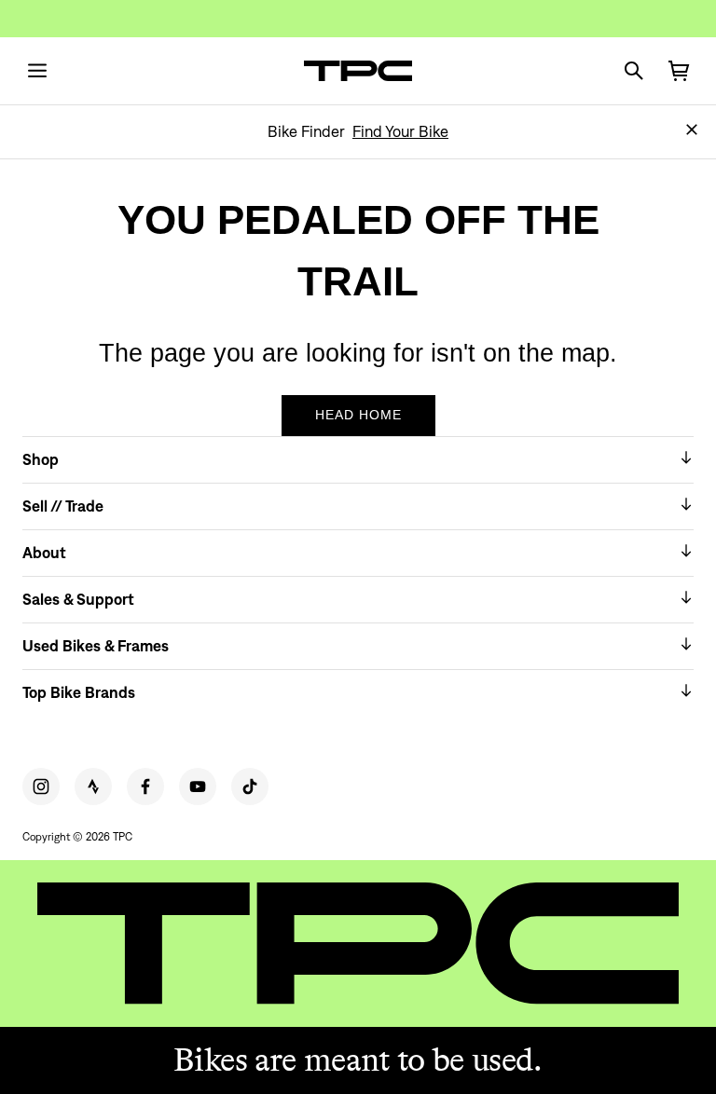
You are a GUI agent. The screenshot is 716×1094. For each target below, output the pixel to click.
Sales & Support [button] (78, 599)
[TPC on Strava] (93, 786)
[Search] (634, 70)
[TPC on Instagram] (41, 786)
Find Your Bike (400, 131)
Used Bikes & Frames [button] (95, 645)
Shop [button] (40, 459)
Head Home (358, 414)
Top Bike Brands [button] (78, 692)
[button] (692, 129)
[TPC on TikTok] (249, 786)
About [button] (44, 552)
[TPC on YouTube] (197, 786)
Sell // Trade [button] (62, 506)
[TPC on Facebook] (145, 786)
